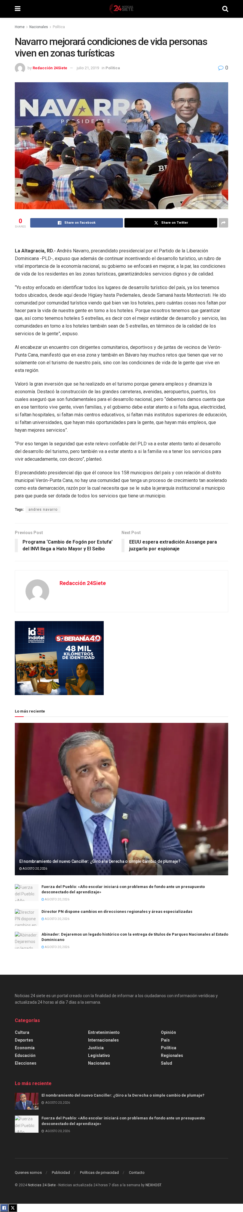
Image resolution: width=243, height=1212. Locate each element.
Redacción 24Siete (50, 68)
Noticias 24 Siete (42, 1185)
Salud (166, 1063)
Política (59, 27)
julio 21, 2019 (88, 68)
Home (20, 27)
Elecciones (25, 1063)
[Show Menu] (17, 9)
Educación (25, 1055)
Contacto (137, 1172)
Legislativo (99, 1055)
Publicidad (61, 1172)
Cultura (22, 1032)
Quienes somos (28, 1172)
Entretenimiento (104, 1032)
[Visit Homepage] (121, 9)
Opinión (168, 1032)
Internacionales (103, 1040)
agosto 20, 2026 (34, 868)
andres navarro (42, 509)
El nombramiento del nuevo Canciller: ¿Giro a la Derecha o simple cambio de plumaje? (99, 861)
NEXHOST (153, 1185)
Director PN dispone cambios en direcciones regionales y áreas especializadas (116, 911)
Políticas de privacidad (99, 1172)
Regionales (172, 1055)
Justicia (96, 1047)
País (165, 1040)
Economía (25, 1047)
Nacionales (38, 27)
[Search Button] (225, 9)
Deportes (24, 1040)
